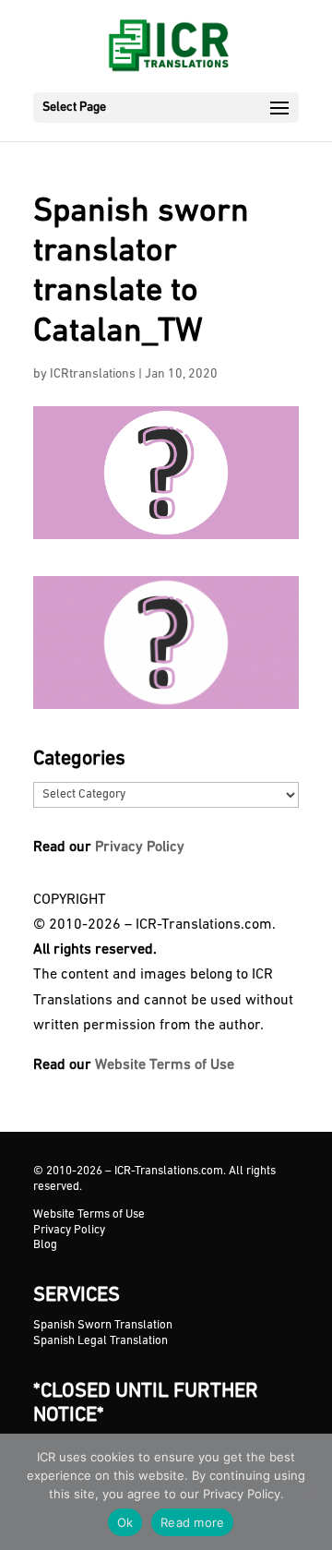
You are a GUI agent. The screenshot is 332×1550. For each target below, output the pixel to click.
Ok (125, 1522)
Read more (192, 1522)
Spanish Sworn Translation (102, 1325)
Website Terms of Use (164, 1065)
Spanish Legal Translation (100, 1341)
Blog (45, 1245)
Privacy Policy (139, 847)
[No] (309, 1492)
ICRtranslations (93, 374)
